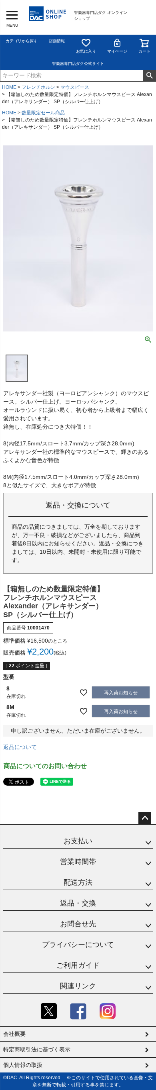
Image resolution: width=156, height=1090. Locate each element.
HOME (9, 87)
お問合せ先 (78, 924)
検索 (149, 75)
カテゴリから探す (22, 41)
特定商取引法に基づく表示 (36, 1049)
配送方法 (78, 882)
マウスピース (74, 87)
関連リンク (78, 986)
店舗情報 (57, 41)
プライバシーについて (78, 945)
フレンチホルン (38, 87)
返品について (20, 747)
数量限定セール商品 (43, 113)
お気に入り (86, 51)
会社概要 (14, 1034)
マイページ (117, 51)
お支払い (78, 841)
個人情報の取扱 (22, 1065)
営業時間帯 (78, 862)
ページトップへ (144, 818)
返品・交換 (78, 903)
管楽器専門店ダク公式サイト (78, 63)
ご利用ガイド (78, 965)
